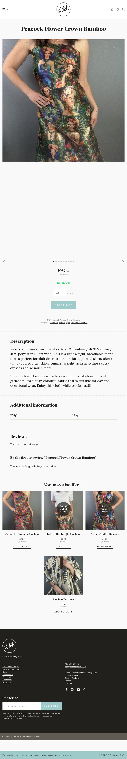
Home (5, 664)
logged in (30, 466)
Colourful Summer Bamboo (22, 534)
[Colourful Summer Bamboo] (22, 510)
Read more (63, 547)
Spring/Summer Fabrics (77, 322)
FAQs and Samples (10, 669)
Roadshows (7, 674)
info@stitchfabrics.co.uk (75, 667)
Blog (4, 672)
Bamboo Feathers (63, 599)
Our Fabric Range (10, 667)
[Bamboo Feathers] (63, 575)
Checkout (6, 677)
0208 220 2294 (72, 664)
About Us (6, 682)
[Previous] (4, 261)
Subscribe (51, 706)
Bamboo (54, 322)
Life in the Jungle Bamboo (63, 534)
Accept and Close (112, 755)
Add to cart (63, 305)
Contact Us (7, 680)
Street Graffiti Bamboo (105, 534)
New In (62, 322)
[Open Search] (123, 9)
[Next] (123, 261)
